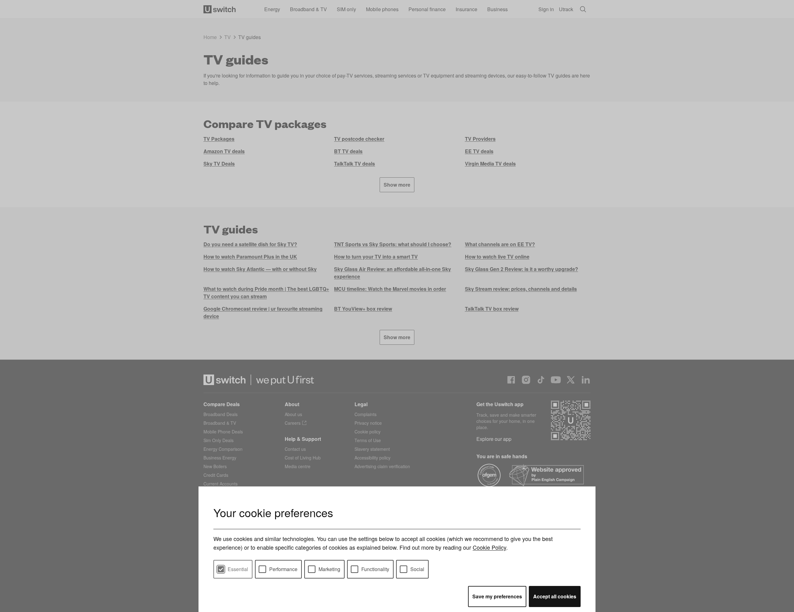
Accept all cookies (554, 596)
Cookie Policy (489, 547)
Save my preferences (497, 596)
